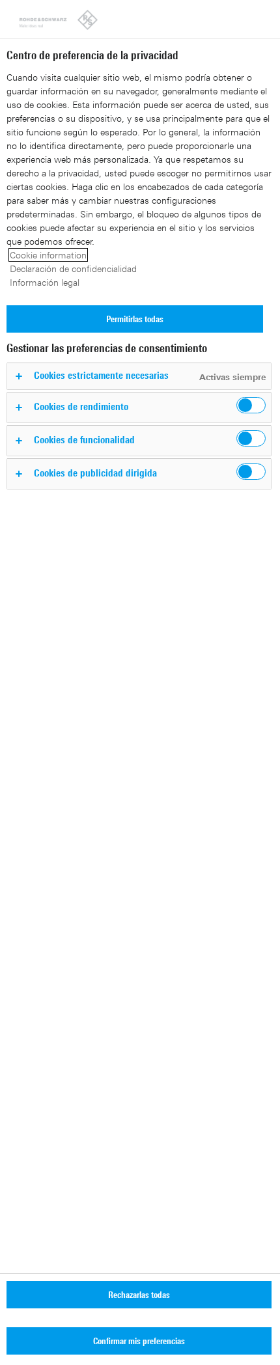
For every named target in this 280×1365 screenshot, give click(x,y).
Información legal (44, 282)
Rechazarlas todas (139, 1294)
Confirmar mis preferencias (139, 1340)
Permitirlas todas (134, 318)
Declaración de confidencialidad (73, 268)
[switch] (251, 405)
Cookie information (48, 254)
